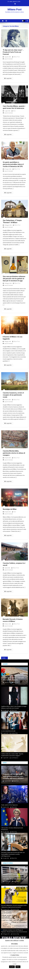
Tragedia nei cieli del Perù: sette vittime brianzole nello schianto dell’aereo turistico (13, 776)
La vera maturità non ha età (8, 731)
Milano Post (15, 9)
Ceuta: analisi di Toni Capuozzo (9, 805)
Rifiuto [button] (17, 966)
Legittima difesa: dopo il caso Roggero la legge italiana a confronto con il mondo (13, 707)
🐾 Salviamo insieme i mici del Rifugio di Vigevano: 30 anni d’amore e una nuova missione (14, 930)
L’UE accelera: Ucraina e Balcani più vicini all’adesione (12, 828)
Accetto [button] (12, 966)
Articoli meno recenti (5, 658)
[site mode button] (23, 21)
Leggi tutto (8, 78)
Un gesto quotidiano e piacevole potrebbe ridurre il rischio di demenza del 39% (13, 164)
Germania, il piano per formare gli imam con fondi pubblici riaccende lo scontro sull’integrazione (13, 854)
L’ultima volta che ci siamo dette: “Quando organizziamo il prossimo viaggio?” (12, 754)
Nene (14, 110)
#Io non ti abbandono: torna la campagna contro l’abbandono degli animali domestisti (14, 906)
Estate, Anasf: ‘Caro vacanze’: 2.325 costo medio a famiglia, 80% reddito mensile (14, 678)
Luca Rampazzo (14, 757)
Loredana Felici (14, 733)
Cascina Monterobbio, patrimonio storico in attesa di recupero (14, 453)
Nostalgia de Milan (10, 509)
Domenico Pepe (15, 909)
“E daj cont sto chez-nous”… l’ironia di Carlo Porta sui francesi (13, 52)
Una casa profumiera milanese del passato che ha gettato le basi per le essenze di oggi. (14, 278)
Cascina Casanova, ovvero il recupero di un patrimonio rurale (13, 395)
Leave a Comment (8, 58)
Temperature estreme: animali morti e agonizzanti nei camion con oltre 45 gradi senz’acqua (14, 877)
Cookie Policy (15, 955)
